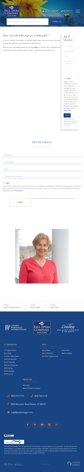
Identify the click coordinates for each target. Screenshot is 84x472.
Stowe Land (54, 307)
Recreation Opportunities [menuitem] (50, 356)
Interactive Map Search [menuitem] (11, 356)
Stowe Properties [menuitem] (9, 362)
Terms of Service (68, 198)
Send (67, 115)
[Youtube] (42, 425)
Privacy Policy (67, 110)
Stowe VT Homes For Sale (12, 307)
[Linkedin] (35, 425)
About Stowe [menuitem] (46, 350)
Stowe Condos (35, 307)
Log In (46, 11)
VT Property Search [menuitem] (10, 350)
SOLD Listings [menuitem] (8, 374)
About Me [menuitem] (26, 385)
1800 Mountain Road (28, 404)
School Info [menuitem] (65, 350)
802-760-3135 (40, 396)
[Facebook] (28, 425)
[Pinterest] (49, 425)
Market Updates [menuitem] (9, 371)
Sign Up (55, 11)
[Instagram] (56, 425)
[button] (56, 21)
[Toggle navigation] (78, 11)
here (36, 47)
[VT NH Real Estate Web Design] (73, 464)
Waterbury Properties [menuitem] (11, 365)
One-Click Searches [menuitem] (10, 359)
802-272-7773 (67, 11)
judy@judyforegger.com (22, 412)
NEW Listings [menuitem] (8, 368)
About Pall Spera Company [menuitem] (31, 388)
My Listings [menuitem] (7, 353)
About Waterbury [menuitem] (47, 353)
